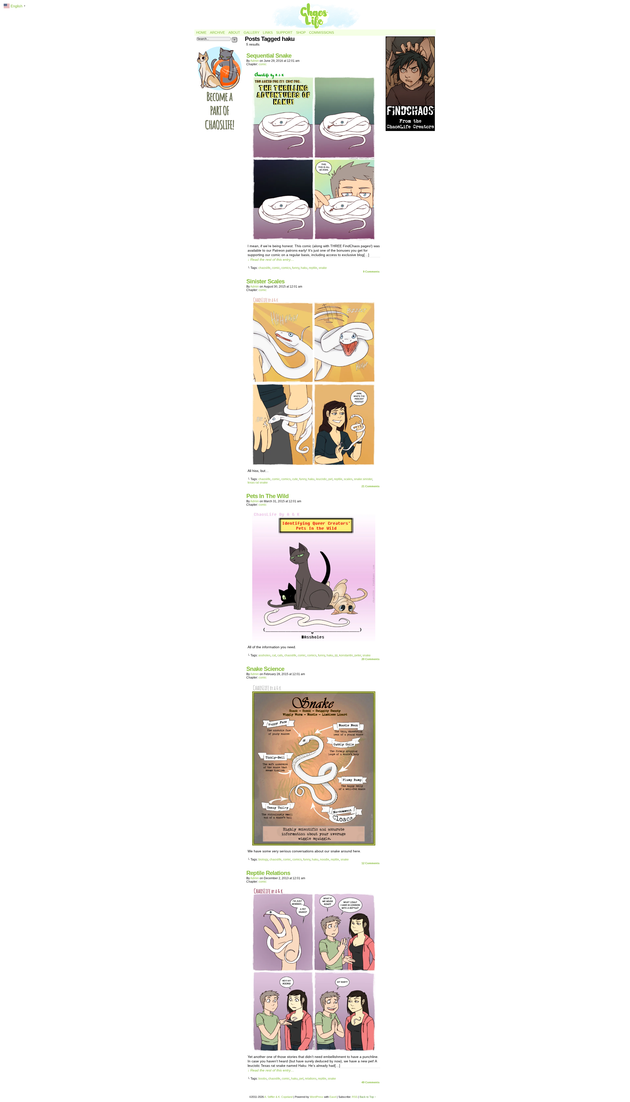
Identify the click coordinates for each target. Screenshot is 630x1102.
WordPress (316, 1096)
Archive (217, 32)
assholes (264, 655)
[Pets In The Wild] (313, 640)
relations (310, 1078)
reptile (313, 268)
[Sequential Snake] (313, 239)
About (234, 32)
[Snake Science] (313, 844)
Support (284, 32)
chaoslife (264, 268)
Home (201, 32)
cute (295, 479)
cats (280, 655)
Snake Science (265, 668)
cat (274, 655)
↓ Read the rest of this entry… (271, 259)
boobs (262, 1078)
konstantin (346, 655)
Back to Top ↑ (368, 1096)
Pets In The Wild (267, 496)
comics (286, 268)
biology (263, 859)
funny (295, 268)
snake (323, 268)
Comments (371, 271)
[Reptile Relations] (313, 1050)
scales (348, 479)
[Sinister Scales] (313, 464)
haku (304, 268)
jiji (336, 655)
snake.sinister (363, 479)
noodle (324, 859)
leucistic (321, 479)
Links (268, 32)
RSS (354, 1096)
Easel (333, 1096)
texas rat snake (258, 482)
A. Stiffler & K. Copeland (278, 1096)
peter (357, 655)
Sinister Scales (265, 281)
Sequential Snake (268, 55)
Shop (301, 32)
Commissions (321, 32)
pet (330, 479)
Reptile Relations (268, 873)
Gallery (251, 32)
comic (263, 64)
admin (254, 61)
